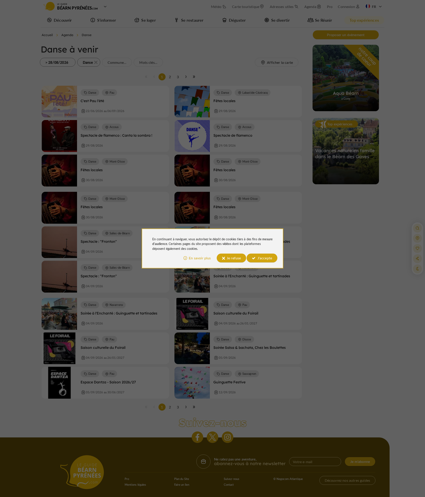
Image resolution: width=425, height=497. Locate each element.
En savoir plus (200, 258)
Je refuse (234, 258)
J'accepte (264, 258)
